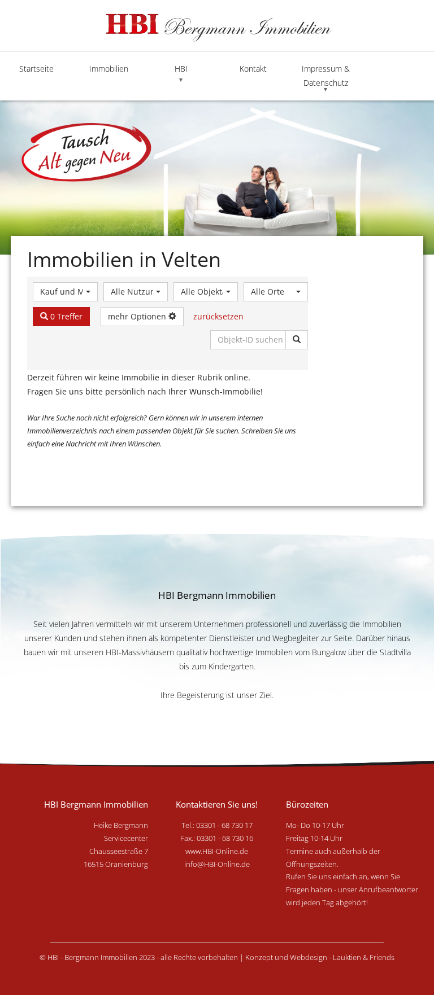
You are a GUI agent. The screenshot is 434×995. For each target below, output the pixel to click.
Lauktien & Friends (363, 957)
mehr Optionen (138, 316)
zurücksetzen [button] (218, 316)
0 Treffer (65, 316)
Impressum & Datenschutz (326, 75)
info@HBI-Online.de (217, 864)
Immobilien (108, 68)
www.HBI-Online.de (216, 851)
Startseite (36, 68)
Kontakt (253, 68)
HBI (181, 68)
